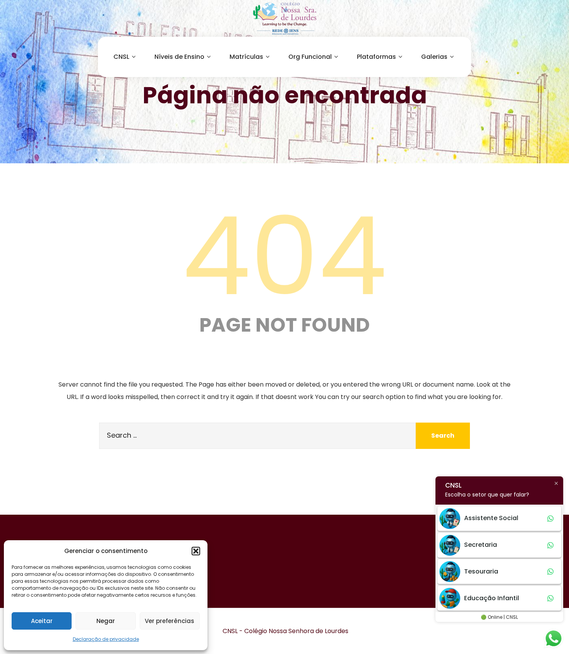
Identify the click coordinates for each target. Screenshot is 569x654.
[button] (196, 551)
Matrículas (246, 56)
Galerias (434, 56)
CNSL (121, 56)
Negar (105, 621)
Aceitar (42, 621)
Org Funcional (310, 56)
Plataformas (376, 56)
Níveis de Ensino (179, 56)
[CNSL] (284, 18)
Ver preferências (169, 621)
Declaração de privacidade (106, 639)
